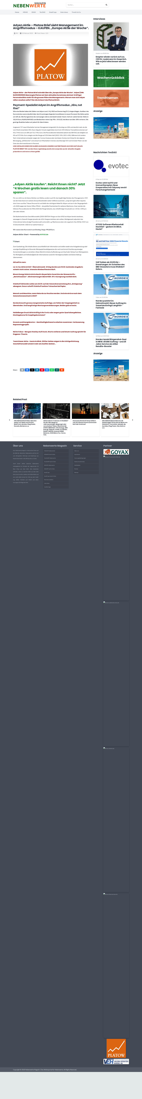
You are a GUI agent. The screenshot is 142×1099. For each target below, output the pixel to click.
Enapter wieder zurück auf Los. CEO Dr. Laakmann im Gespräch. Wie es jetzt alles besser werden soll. (111, 60)
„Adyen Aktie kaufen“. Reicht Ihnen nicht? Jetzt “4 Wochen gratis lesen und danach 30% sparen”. (49, 188)
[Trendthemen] (111, 98)
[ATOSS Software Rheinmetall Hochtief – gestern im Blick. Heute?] (111, 206)
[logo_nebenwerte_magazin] (29, 5)
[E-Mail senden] (22, 369)
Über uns (76, 451)
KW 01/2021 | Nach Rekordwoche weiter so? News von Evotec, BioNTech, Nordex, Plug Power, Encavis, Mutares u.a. (25, 423)
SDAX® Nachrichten (49, 469)
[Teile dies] (27, 369)
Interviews (46, 483)
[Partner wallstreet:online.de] (116, 673)
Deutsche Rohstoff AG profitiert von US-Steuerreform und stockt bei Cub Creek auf (85, 422)
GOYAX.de (44, 234)
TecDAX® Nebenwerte (50, 458)
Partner (76, 469)
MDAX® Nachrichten (49, 454)
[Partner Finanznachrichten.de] (116, 528)
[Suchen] (106, 5)
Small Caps (47, 472)
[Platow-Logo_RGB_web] (116, 1048)
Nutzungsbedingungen (80, 458)
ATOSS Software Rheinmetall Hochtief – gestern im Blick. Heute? (110, 226)
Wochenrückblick (48, 479)
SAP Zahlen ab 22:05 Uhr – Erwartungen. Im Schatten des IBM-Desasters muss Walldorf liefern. (110, 265)
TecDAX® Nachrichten (50, 461)
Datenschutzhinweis (79, 461)
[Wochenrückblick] (111, 78)
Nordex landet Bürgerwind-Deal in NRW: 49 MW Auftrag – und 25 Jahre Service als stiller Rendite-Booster (111, 343)
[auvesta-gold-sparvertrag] (111, 128)
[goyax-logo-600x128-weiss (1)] (116, 452)
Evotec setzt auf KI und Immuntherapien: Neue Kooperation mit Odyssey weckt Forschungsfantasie (111, 186)
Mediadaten (77, 465)
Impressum (77, 454)
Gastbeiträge (47, 487)
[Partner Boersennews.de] (116, 965)
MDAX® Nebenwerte (49, 451)
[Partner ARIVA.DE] (116, 819)
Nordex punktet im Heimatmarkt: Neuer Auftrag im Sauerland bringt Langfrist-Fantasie (111, 304)
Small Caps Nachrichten (50, 476)
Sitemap (76, 472)
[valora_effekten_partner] (116, 1061)
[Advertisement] (51, 168)
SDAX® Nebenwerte (49, 465)
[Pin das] (42, 369)
